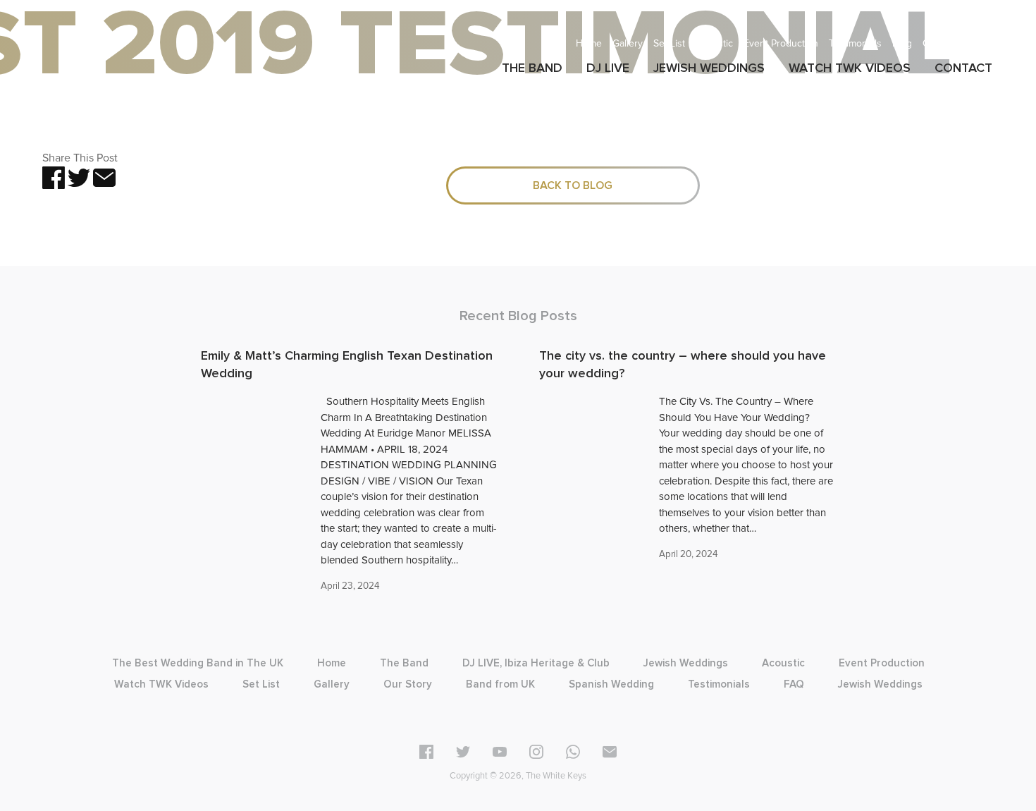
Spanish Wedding (611, 684)
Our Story (944, 43)
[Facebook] (426, 754)
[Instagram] (536, 754)
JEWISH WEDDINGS (709, 68)
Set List (669, 43)
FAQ (984, 43)
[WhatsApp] (573, 754)
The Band (404, 663)
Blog (902, 43)
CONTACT (963, 68)
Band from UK (500, 684)
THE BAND (532, 68)
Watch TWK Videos (161, 684)
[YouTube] (499, 754)
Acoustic (714, 43)
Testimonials (855, 43)
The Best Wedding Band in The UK (197, 663)
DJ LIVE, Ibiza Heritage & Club (536, 663)
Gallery (627, 43)
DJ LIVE (607, 68)
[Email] (609, 754)
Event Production (781, 43)
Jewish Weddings (685, 663)
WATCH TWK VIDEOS (850, 68)
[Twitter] (463, 754)
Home (589, 43)
